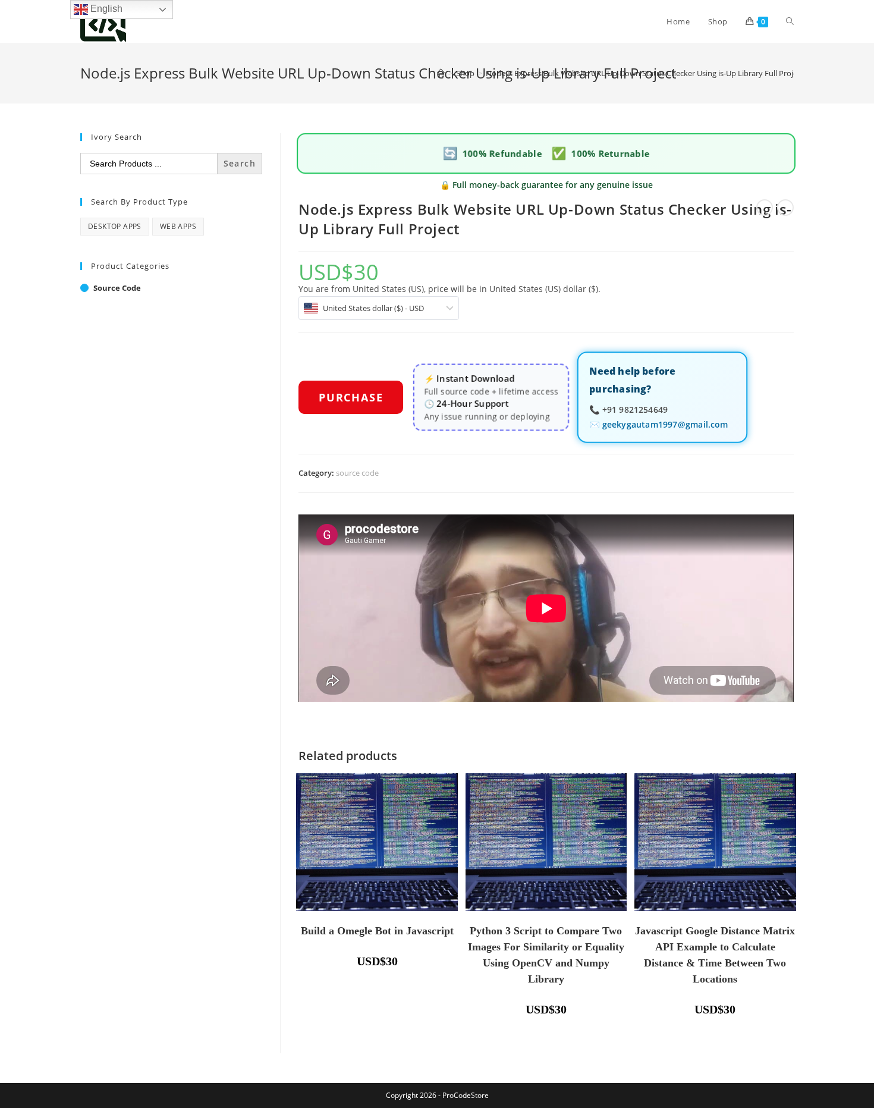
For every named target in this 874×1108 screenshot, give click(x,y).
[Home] (441, 73)
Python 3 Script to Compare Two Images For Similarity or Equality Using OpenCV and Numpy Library (546, 955)
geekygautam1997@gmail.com (665, 423)
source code (357, 472)
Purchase (351, 397)
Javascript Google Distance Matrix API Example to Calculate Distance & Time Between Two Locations (715, 955)
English (105, 9)
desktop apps (115, 226)
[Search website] (790, 21)
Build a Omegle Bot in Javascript (377, 931)
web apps (178, 226)
